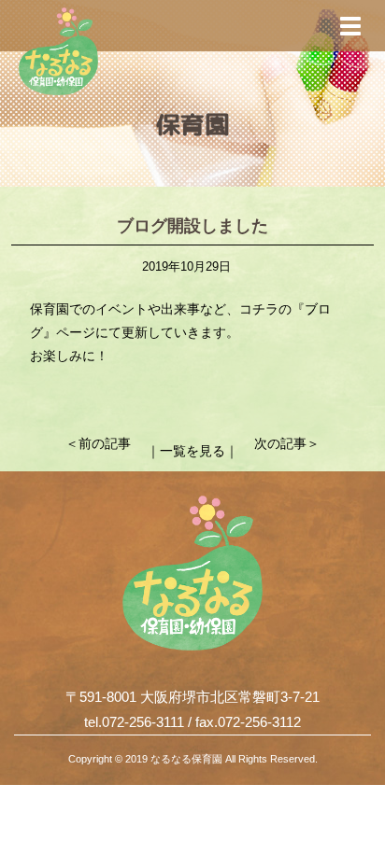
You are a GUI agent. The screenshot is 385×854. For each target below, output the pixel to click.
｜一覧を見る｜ (192, 450)
